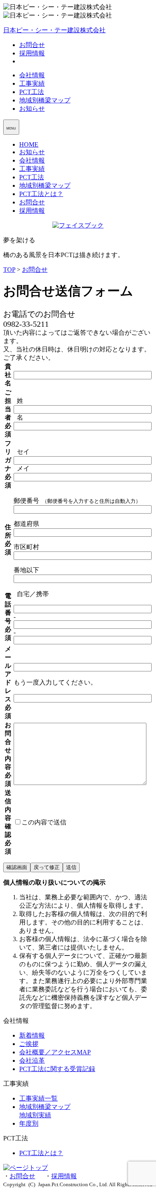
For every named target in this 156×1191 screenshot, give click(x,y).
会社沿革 (32, 1060)
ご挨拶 (28, 1043)
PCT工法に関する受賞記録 (57, 1068)
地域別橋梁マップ (44, 100)
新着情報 (32, 1035)
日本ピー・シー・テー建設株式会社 (54, 30)
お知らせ (32, 108)
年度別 (28, 1123)
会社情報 (32, 75)
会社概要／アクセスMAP (55, 1052)
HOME (28, 144)
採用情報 (32, 53)
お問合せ (32, 44)
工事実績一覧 (38, 1098)
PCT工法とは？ (41, 193)
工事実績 (32, 83)
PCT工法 (31, 91)
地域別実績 (35, 1115)
